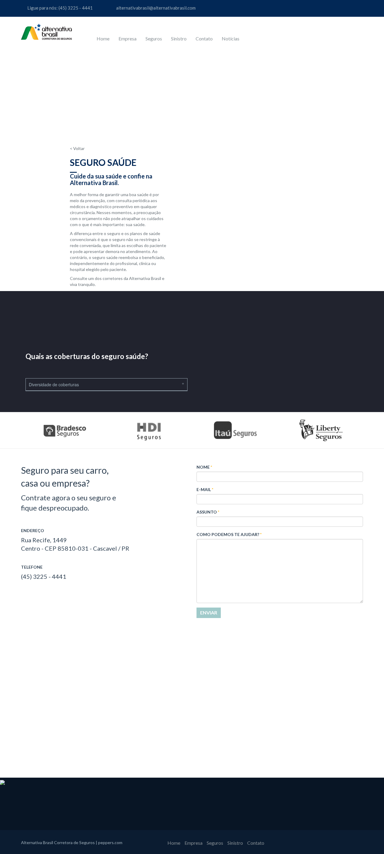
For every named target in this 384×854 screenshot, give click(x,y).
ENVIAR (208, 612)
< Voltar (77, 148)
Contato (204, 38)
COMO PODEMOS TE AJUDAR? (229, 534)
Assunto (207, 511)
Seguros (154, 38)
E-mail (204, 489)
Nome (204, 467)
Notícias (230, 38)
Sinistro (179, 38)
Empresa (127, 38)
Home (103, 38)
